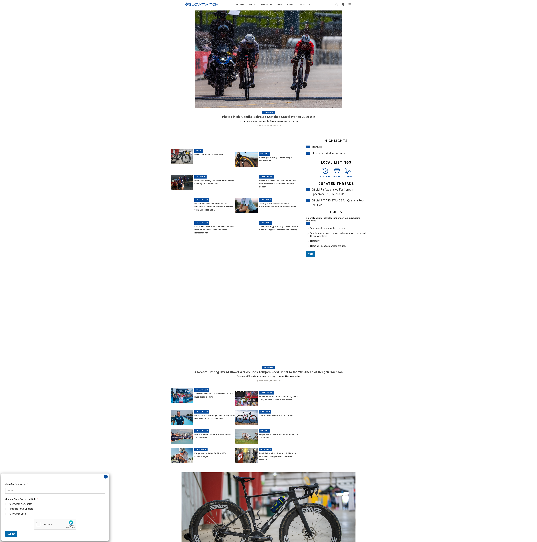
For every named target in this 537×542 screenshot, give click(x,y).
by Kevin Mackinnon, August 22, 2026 (269, 125)
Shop (302, 4)
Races (336, 176)
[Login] (343, 4)
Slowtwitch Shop (18, 514)
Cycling (200, 177)
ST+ (311, 4)
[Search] (337, 4)
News (199, 151)
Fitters (348, 176)
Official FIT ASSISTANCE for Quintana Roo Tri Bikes (337, 203)
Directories (266, 4)
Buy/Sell (253, 4)
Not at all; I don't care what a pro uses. (328, 246)
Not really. (315, 241)
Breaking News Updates (21, 508)
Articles (240, 4)
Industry (265, 450)
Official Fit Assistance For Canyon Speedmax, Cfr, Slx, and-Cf (332, 192)
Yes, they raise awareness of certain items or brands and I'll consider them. (338, 234)
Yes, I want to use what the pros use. (328, 228)
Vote (310, 253)
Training (265, 200)
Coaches (325, 176)
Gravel (264, 154)
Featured (269, 112)
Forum (279, 4)
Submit (11, 533)
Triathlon (266, 177)
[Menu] (349, 4)
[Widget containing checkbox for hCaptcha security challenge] (55, 524)
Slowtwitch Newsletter (21, 504)
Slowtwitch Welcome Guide (328, 153)
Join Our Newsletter (16, 484)
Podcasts (291, 4)
